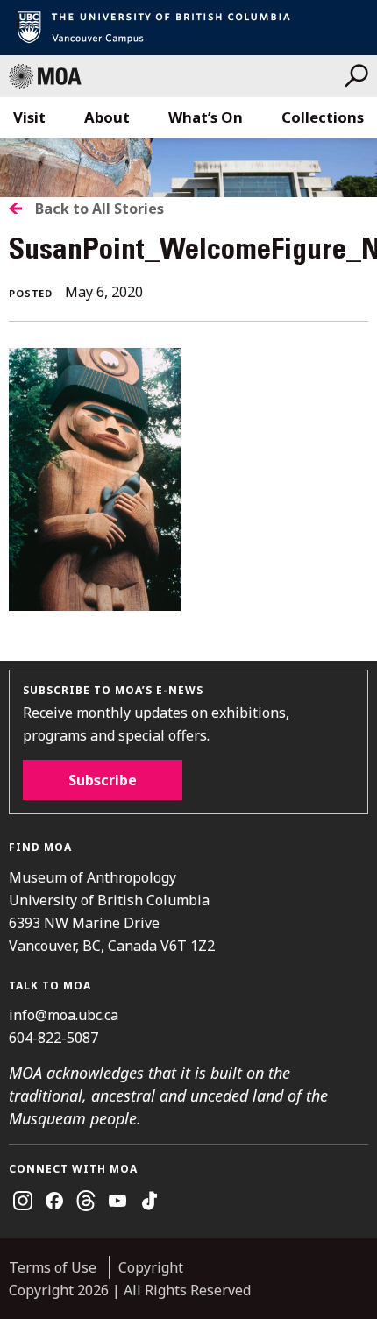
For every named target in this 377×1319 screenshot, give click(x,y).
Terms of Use (52, 1267)
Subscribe (102, 780)
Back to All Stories (99, 208)
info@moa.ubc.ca (63, 1015)
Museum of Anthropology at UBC (177, 76)
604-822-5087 (53, 1037)
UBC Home (188, 27)
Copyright (150, 1267)
